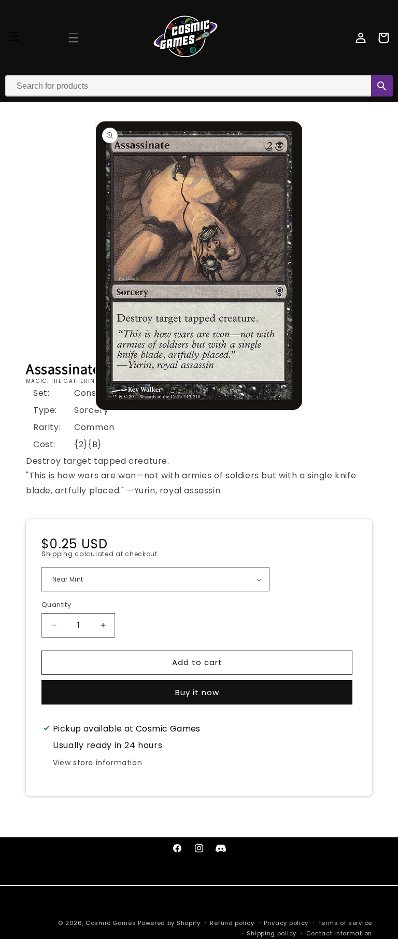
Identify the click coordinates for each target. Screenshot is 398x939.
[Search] (382, 85)
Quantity (56, 605)
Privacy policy (286, 923)
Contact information (339, 933)
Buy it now (197, 692)
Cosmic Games (111, 923)
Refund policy (232, 923)
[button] (73, 37)
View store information (97, 762)
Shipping (57, 553)
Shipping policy (271, 933)
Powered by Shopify (169, 923)
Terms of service (345, 923)
